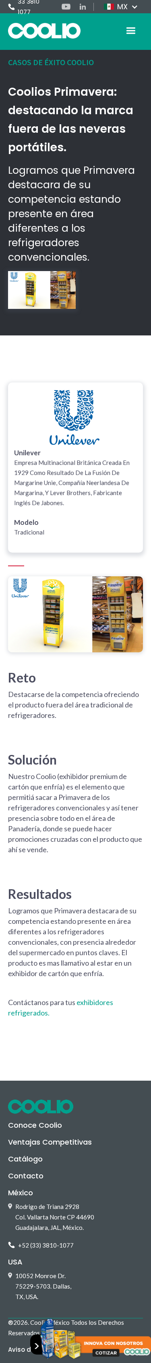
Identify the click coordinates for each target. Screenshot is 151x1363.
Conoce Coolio (35, 1125)
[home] (44, 31)
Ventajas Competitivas (50, 1142)
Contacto (25, 1176)
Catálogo (25, 1159)
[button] (120, 7)
